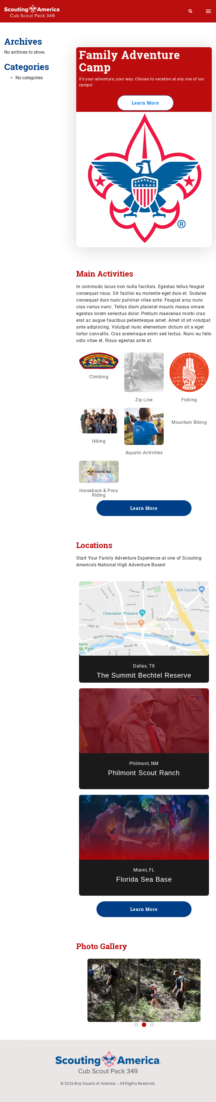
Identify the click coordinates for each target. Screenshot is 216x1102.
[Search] (190, 11)
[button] (136, 1024)
